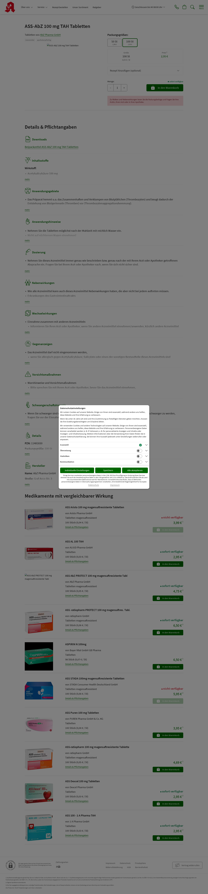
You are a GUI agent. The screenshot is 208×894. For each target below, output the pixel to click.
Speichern (108, 470)
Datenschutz (93, 485)
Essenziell (64, 445)
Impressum (115, 485)
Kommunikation (67, 462)
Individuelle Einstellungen (77, 470)
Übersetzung (65, 450)
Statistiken (64, 456)
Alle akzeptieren (135, 470)
